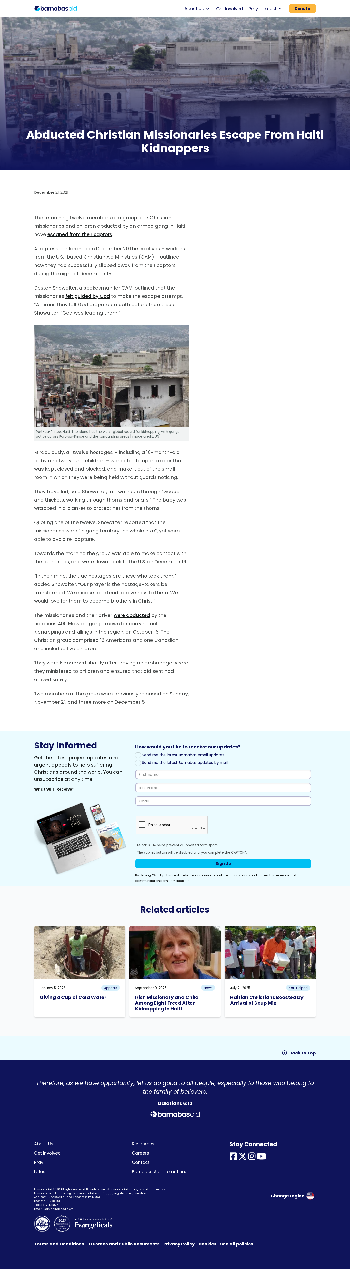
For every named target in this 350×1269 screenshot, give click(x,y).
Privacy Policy (179, 1244)
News (208, 987)
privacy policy (239, 875)
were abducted (132, 615)
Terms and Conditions (59, 1244)
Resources (143, 1144)
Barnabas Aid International (160, 1172)
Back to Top (299, 1053)
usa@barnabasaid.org (58, 1209)
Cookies (207, 1244)
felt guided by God (87, 296)
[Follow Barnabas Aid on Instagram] (252, 1158)
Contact (141, 1162)
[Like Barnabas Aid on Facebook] (233, 1158)
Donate (302, 8)
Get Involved (229, 9)
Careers (140, 1153)
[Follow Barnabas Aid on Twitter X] (242, 1158)
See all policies (236, 1244)
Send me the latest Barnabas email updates (182, 755)
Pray (253, 9)
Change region (288, 1196)
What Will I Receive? (54, 789)
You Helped (298, 987)
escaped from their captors (79, 234)
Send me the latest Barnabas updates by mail (184, 762)
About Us (43, 1144)
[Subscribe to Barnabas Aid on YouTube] (261, 1158)
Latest (40, 1172)
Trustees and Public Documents (124, 1244)
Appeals (110, 987)
